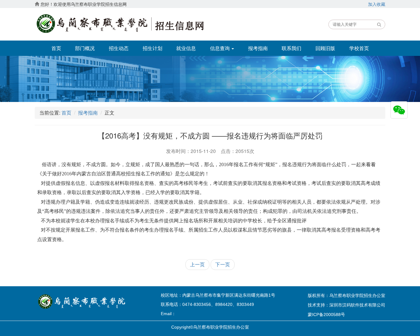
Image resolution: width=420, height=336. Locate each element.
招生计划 (152, 48)
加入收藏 (376, 4)
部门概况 (85, 48)
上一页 (197, 264)
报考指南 (258, 48)
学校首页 (359, 48)
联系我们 (291, 48)
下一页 (222, 264)
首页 (56, 48)
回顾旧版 (325, 48)
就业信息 (186, 48)
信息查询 (220, 48)
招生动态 (119, 48)
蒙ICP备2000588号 (326, 314)
